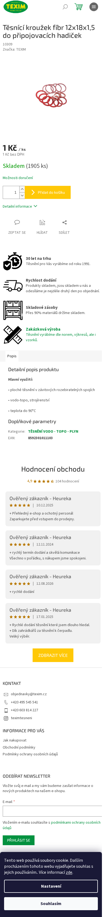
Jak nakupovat (14, 740)
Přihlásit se (18, 840)
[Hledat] (65, 6)
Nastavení (51, 886)
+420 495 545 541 (24, 702)
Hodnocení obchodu (53, 468)
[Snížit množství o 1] (22, 195)
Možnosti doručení (18, 178)
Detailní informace (17, 206)
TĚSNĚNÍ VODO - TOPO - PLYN (53, 431)
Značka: (14, 49)
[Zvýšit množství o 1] (22, 189)
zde (69, 872)
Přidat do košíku (51, 192)
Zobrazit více (53, 655)
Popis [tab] (12, 356)
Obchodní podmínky (19, 747)
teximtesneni (21, 718)
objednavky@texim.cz (29, 694)
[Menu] (93, 6)
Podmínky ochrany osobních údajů (30, 754)
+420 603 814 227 (24, 710)
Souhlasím (50, 904)
